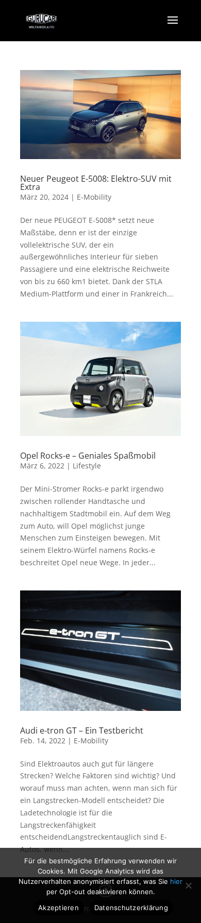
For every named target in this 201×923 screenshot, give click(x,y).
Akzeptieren (58, 907)
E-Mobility (94, 197)
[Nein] (188, 885)
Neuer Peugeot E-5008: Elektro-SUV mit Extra (96, 183)
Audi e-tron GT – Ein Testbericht (81, 730)
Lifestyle (87, 466)
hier (176, 881)
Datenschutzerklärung (131, 907)
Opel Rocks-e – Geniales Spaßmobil (88, 455)
